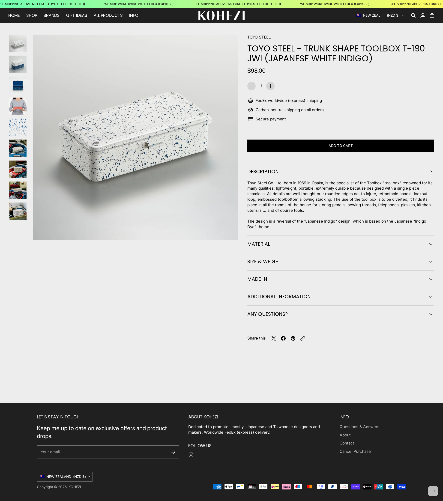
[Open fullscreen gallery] (229, 231)
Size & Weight (264, 261)
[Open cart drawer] (432, 15)
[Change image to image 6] (18, 148)
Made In (257, 279)
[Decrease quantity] (251, 86)
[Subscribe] (173, 452)
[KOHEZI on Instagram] (191, 455)
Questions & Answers (359, 426)
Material (258, 244)
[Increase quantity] (270, 86)
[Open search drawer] (413, 15)
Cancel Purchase (355, 451)
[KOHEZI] (221, 15)
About (345, 435)
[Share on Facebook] (283, 338)
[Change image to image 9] (18, 211)
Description (263, 171)
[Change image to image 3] (18, 85)
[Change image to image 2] (18, 64)
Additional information (279, 296)
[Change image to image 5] (18, 127)
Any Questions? (267, 314)
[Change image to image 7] (18, 169)
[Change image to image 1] (18, 43)
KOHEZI (75, 487)
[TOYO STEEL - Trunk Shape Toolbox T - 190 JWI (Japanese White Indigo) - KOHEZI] (135, 137)
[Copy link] (303, 338)
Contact (347, 443)
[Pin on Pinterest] (293, 338)
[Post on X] (273, 338)
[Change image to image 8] (18, 190)
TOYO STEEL (259, 37)
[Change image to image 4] (18, 106)
